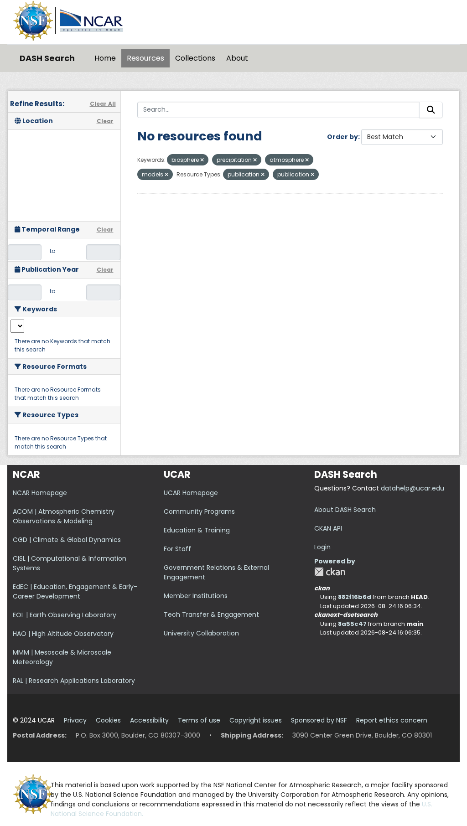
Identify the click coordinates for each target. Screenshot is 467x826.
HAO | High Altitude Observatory (63, 633)
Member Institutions (196, 595)
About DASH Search (345, 509)
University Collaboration (201, 633)
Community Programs (199, 511)
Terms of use (199, 720)
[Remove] (202, 160)
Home (105, 58)
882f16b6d (354, 597)
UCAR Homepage (191, 492)
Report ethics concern (391, 720)
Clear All (103, 104)
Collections (195, 58)
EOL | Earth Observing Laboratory (64, 615)
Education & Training (197, 530)
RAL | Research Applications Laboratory (74, 680)
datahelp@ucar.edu (412, 488)
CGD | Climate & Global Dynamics (67, 539)
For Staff (177, 548)
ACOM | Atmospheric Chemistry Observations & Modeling (63, 516)
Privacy (75, 720)
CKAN (329, 572)
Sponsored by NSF (319, 720)
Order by (342, 136)
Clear (105, 121)
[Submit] (431, 110)
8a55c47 (352, 624)
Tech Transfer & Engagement (211, 614)
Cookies (108, 720)
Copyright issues (255, 720)
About (237, 58)
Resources (145, 58)
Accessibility (149, 720)
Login (322, 547)
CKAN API (328, 528)
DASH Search (47, 58)
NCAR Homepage (40, 492)
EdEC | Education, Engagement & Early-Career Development (75, 591)
